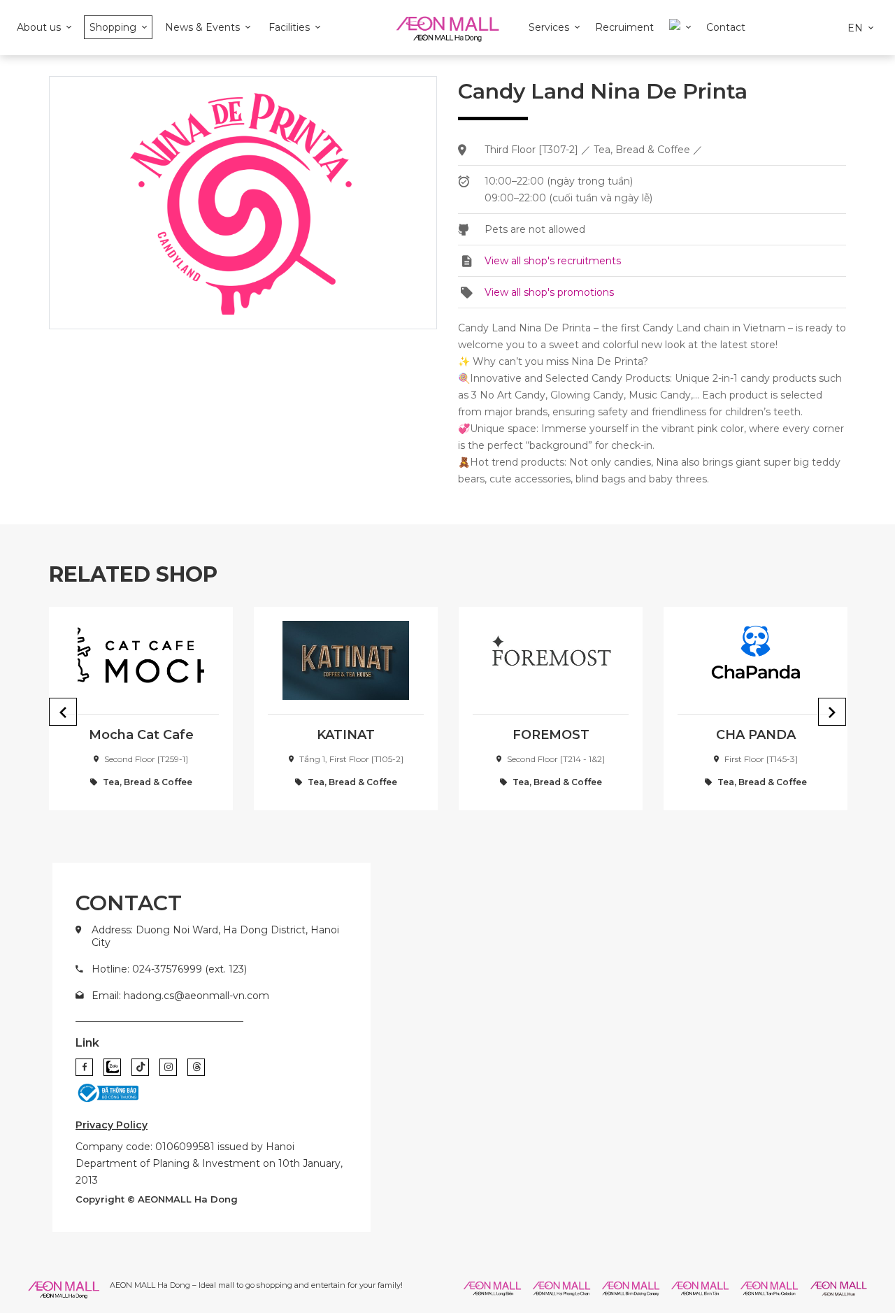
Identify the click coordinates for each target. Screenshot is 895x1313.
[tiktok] (140, 1067)
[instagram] (168, 1067)
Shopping (113, 27)
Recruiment (624, 27)
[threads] (196, 1067)
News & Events (202, 27)
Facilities (289, 27)
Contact (725, 27)
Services (549, 27)
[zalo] (112, 1067)
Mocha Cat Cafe (141, 734)
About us (39, 27)
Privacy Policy (112, 1125)
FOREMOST (551, 734)
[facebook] (84, 1067)
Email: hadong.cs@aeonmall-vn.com (180, 995)
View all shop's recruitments (553, 260)
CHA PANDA (756, 734)
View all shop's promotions (549, 292)
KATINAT (346, 734)
